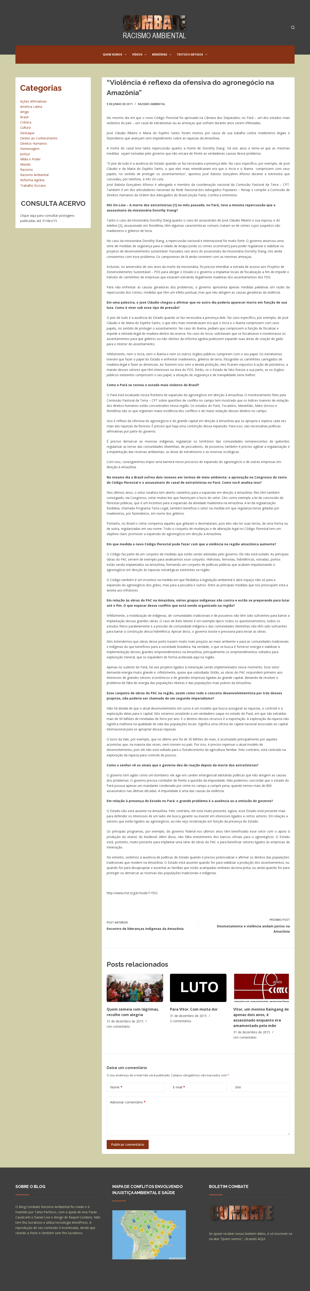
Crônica (25, 122)
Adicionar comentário (127, 1102)
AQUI (261, 1239)
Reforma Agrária (32, 180)
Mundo (25, 164)
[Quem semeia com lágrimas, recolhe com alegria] (135, 988)
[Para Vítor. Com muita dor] (198, 988)
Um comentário (118, 1026)
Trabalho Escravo (33, 185)
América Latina (31, 106)
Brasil (24, 117)
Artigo (24, 112)
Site (238, 1087)
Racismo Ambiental (151, 104)
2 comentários (180, 1021)
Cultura (25, 127)
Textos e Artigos (190, 54)
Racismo (26, 169)
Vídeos (137, 54)
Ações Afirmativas (33, 101)
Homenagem (29, 148)
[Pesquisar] (293, 27)
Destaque (27, 133)
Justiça (25, 154)
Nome (116, 1087)
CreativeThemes (95, 1283)
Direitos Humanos (33, 143)
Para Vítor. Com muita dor (194, 1009)
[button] (125, 54)
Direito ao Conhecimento (38, 138)
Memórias (159, 54)
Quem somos (112, 54)
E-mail (179, 1087)
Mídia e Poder (30, 159)
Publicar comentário (127, 1144)
